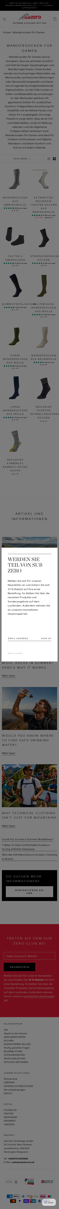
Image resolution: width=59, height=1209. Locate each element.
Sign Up (46, 638)
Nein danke (15, 653)
